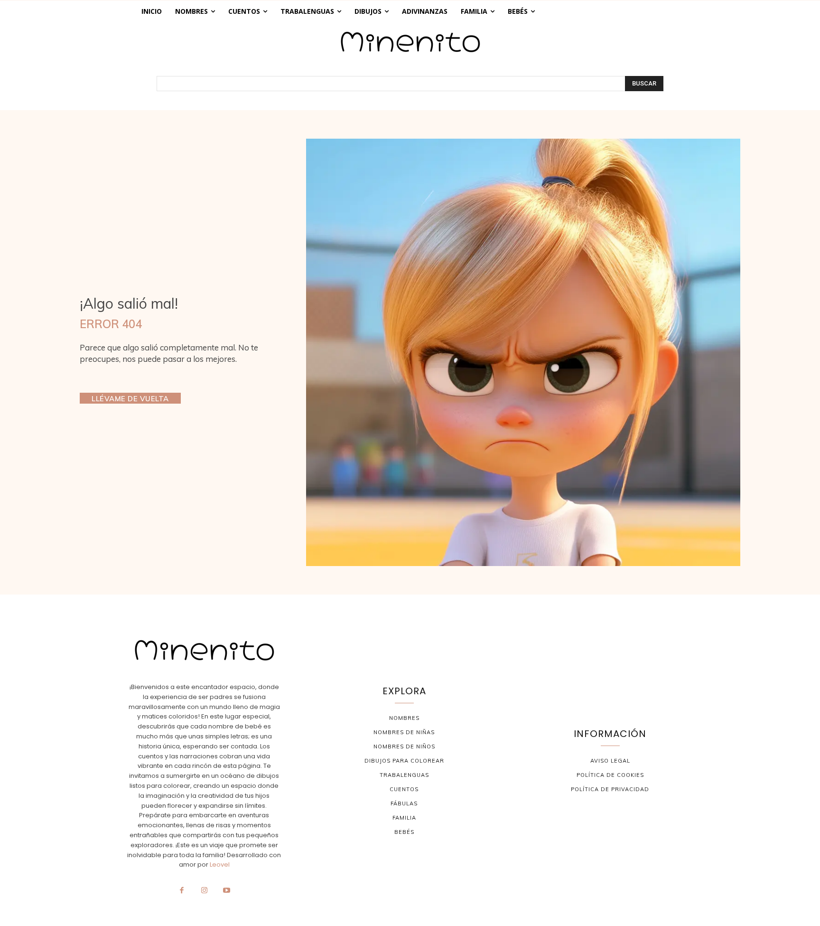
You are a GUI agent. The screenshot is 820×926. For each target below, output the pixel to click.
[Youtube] (227, 891)
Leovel (220, 864)
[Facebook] (182, 891)
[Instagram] (204, 891)
